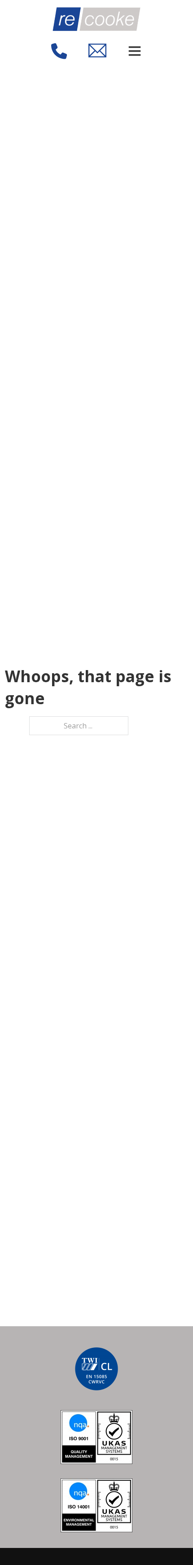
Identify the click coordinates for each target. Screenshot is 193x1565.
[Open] (134, 50)
